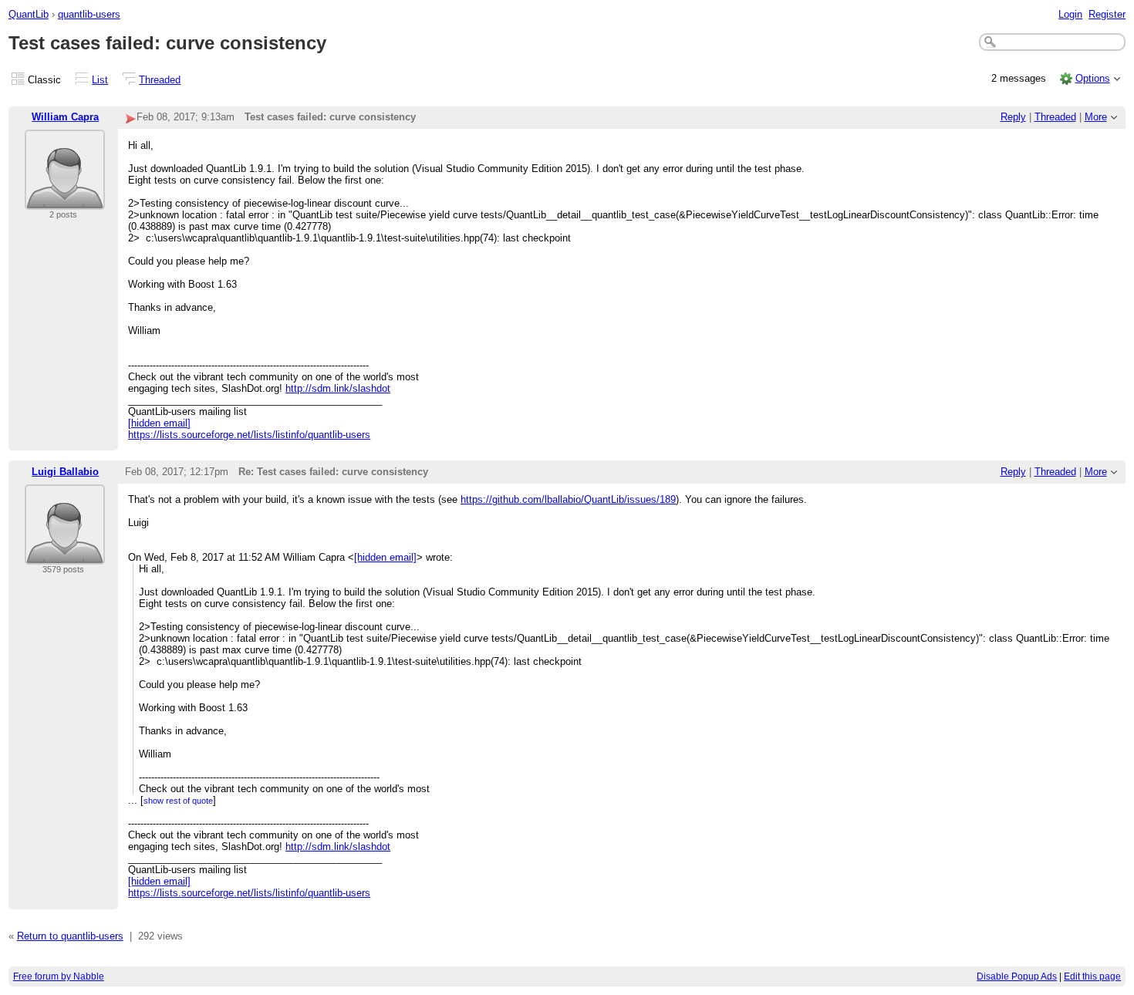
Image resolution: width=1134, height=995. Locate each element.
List (100, 80)
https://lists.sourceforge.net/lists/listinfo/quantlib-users (249, 434)
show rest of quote (178, 800)
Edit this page (1092, 976)
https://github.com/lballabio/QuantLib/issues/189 (568, 499)
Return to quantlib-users (70, 936)
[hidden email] (159, 423)
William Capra (65, 117)
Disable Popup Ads (1017, 976)
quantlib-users (89, 14)
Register (1107, 14)
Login (1070, 14)
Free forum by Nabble (58, 976)
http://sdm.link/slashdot (337, 388)
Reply (1013, 117)
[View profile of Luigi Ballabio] (65, 555)
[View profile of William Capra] (65, 200)
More (1096, 117)
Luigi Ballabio (65, 471)
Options (1092, 78)
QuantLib (28, 14)
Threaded (160, 80)
